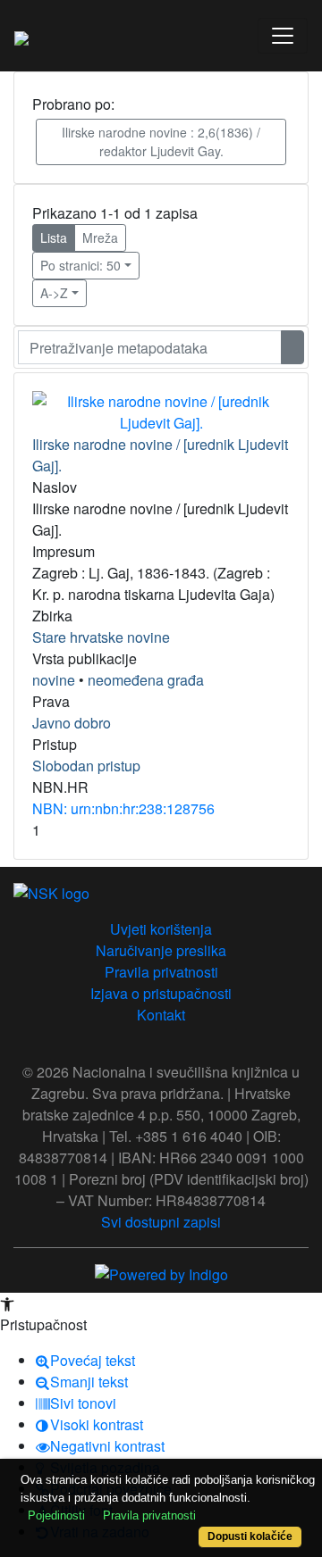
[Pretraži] (292, 347)
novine (53, 680)
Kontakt (161, 1014)
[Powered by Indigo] (161, 1272)
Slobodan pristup (86, 765)
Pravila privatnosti (161, 972)
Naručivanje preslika (161, 950)
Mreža (100, 237)
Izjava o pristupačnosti (161, 993)
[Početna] (21, 36)
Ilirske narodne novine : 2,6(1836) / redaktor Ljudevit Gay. (161, 141)
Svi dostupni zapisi (161, 1221)
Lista (53, 237)
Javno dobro (71, 722)
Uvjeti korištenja (161, 929)
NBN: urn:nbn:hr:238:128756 (123, 808)
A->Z (54, 293)
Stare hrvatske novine (101, 637)
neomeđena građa (146, 680)
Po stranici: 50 (80, 265)
